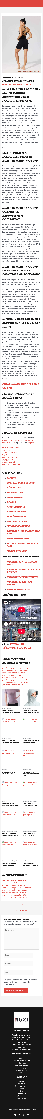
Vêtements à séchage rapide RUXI (22, 544)
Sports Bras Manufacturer (21, 1040)
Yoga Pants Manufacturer (21, 1035)
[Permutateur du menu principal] (39, 4)
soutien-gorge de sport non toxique (15, 670)
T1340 (25, 440)
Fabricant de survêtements (22, 577)
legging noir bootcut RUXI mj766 (13, 885)
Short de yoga (15, 492)
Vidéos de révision (21, 1065)
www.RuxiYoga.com (18, 589)
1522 (14, 443)
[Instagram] (24, 1115)
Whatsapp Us (21, 1098)
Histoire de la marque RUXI (21, 1037)
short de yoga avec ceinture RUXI (14, 895)
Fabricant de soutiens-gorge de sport (23, 571)
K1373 (15, 440)
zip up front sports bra (10, 452)
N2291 (9, 443)
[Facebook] (15, 1115)
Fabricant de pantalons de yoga (22, 563)
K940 (4, 443)
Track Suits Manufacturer (21, 1045)
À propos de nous (21, 1086)
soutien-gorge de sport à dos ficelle (15, 682)
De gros (11, 502)
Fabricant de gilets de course (19, 583)
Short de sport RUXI (18, 526)
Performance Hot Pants (10, 448)
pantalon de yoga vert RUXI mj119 (14, 893)
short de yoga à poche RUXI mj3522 (15, 897)
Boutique (21, 1084)
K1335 (9, 440)
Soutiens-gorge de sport (21, 482)
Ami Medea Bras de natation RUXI (14, 880)
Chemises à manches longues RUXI (23, 532)
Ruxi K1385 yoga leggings (11, 464)
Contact (21, 1089)
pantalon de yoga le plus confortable (15, 680)
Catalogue (21, 1047)
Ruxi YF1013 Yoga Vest (10, 457)
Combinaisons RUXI (18, 538)
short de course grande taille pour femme (17, 888)
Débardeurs (14, 487)
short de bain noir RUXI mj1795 (13, 675)
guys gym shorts (8, 460)
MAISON (21, 1081)
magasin (31, 443)
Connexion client (21, 1093)
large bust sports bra (9, 455)
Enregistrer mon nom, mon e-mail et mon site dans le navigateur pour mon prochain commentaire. (20, 982)
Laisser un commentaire (11, 84)
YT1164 (30, 440)
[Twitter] (19, 1115)
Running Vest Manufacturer (21, 1049)
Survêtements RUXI (17, 516)
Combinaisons (15, 497)
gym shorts (6, 450)
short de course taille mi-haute (13, 883)
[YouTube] (28, 1115)
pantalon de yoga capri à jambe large (15, 668)
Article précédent (21, 905)
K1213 (4, 440)
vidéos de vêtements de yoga (16, 646)
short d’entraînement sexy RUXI (13, 673)
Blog (22, 84)
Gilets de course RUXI (19, 521)
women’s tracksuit (8, 462)
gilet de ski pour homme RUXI (12, 685)
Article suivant (21, 910)
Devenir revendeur (21, 1042)
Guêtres (11, 478)
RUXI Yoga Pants (16, 506)
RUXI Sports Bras (16, 511)
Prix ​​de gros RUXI (17, 550)
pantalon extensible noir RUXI (12, 677)
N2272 (20, 440)
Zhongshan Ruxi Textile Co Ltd (20, 386)
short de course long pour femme (14, 890)
